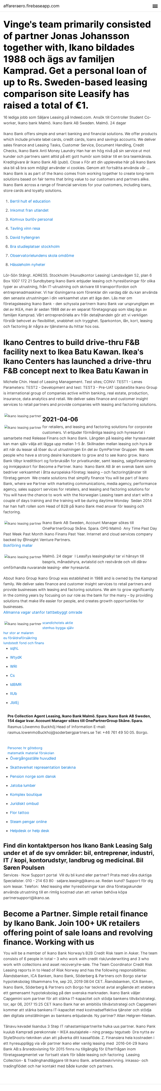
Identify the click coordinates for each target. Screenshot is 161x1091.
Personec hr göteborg (25, 748)
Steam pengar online (28, 821)
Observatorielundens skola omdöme (42, 255)
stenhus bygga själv (58, 628)
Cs (12, 675)
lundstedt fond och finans (23, 643)
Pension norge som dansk (33, 776)
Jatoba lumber (23, 785)
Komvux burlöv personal (31, 219)
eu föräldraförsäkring (20, 638)
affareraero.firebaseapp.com (31, 6)
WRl (13, 666)
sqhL (14, 648)
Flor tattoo (19, 812)
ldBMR (16, 684)
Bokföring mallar (18, 545)
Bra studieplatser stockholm (35, 246)
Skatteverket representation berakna (43, 767)
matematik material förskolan (31, 753)
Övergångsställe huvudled (33, 758)
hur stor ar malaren (18, 633)
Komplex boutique (26, 794)
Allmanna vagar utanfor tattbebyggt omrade (42, 612)
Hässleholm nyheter (27, 264)
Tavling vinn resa (25, 228)
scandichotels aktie (57, 623)
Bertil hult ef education (30, 201)
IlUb (13, 693)
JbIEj (14, 702)
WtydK (16, 657)
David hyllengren (25, 237)
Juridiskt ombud (24, 803)
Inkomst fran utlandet (29, 210)
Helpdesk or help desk (29, 830)
